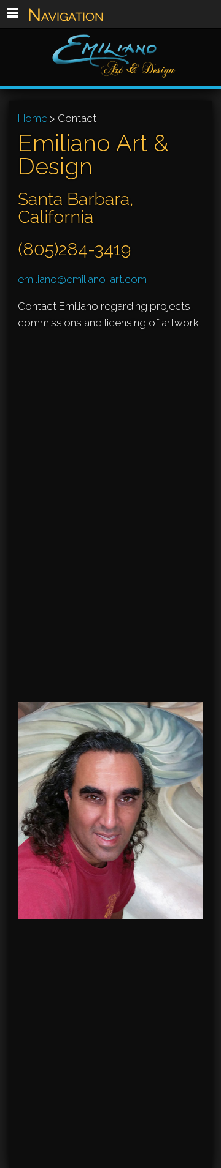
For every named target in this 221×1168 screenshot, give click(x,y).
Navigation (66, 14)
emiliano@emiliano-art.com (82, 279)
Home (32, 118)
